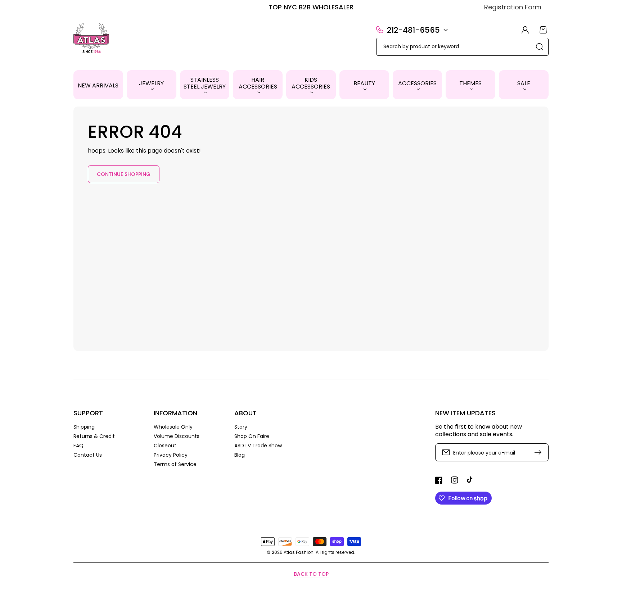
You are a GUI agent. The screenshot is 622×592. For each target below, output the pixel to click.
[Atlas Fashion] (91, 39)
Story (240, 427)
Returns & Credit (94, 436)
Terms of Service (175, 464)
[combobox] (462, 47)
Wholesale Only (173, 427)
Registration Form (512, 7)
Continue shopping (123, 174)
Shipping (84, 427)
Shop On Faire (251, 436)
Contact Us (87, 454)
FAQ (78, 445)
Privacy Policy (171, 454)
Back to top (311, 574)
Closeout (165, 445)
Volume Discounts (176, 436)
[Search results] (540, 47)
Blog (239, 454)
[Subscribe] (540, 452)
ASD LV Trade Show (258, 445)
